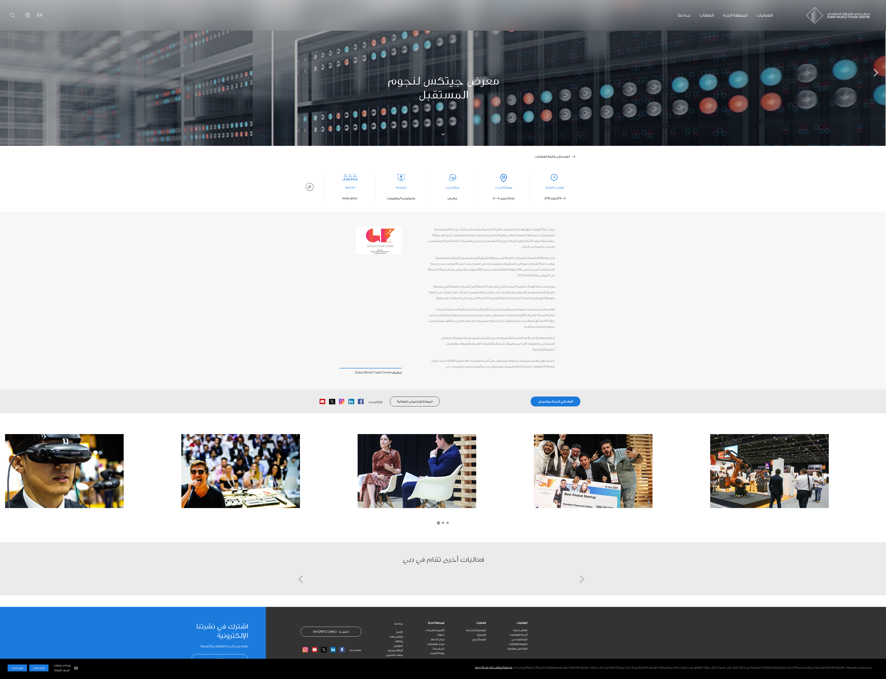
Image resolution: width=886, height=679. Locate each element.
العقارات (481, 622)
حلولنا (440, 634)
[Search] (12, 15)
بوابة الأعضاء (437, 653)
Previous (17, 470)
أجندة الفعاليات (518, 634)
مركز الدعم (437, 639)
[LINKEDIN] (333, 649)
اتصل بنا (331, 631)
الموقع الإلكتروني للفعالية (415, 401)
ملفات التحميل (394, 655)
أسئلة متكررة (395, 650)
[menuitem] (506, 623)
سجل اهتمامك (435, 644)
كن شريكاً (438, 648)
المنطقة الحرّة (436, 622)
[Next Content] (868, 73)
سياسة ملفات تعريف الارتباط (493, 667)
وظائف (399, 641)
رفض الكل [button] (39, 668)
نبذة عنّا (398, 623)
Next (868, 470)
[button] (65, 668)
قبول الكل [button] (17, 668)
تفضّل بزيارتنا (520, 630)
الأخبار (399, 632)
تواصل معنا (396, 636)
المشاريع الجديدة (476, 630)
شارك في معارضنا (517, 648)
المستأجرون (479, 639)
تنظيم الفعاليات (518, 644)
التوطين (398, 645)
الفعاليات (522, 622)
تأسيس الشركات (434, 630)
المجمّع (481, 634)
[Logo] (840, 15)
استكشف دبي (519, 639)
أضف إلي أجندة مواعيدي (555, 401)
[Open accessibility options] (27, 15)
